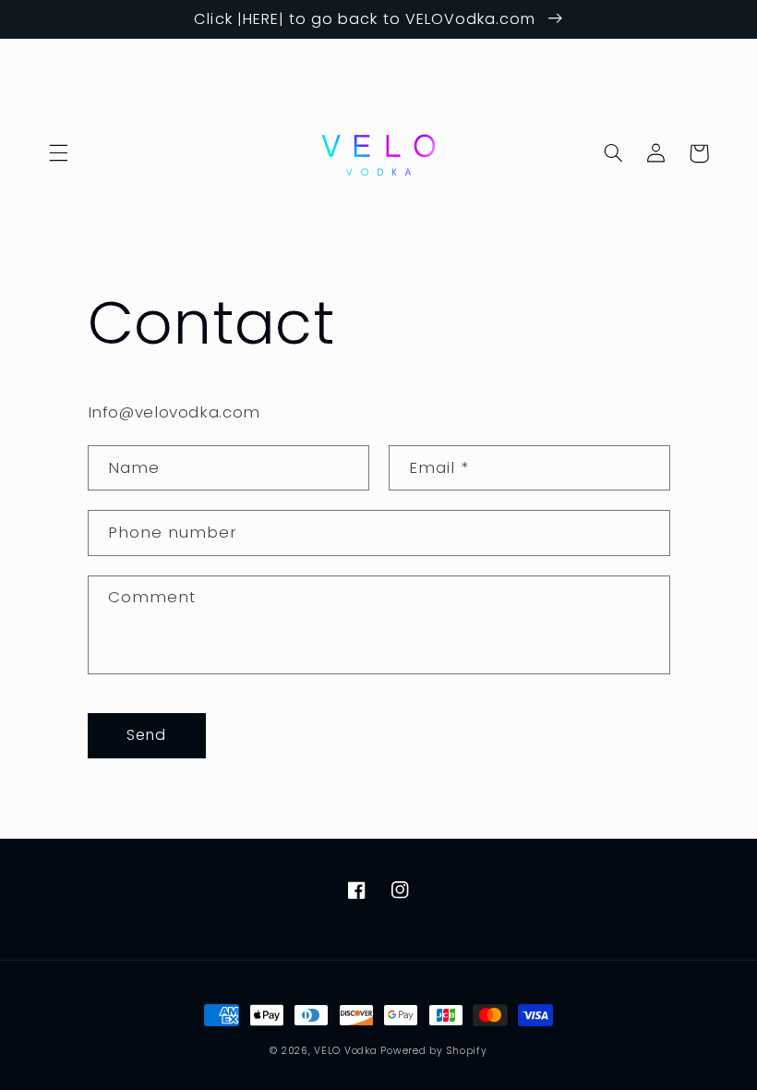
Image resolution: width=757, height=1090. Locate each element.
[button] (58, 153)
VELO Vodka (345, 1051)
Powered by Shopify (433, 1051)
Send (146, 734)
